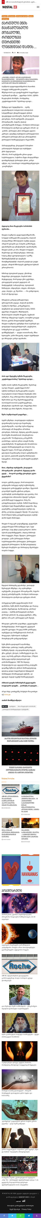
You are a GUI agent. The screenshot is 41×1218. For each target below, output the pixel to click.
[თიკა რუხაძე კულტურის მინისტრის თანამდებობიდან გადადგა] (11, 823)
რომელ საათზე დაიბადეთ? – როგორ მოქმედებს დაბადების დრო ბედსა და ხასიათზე (17, 1093)
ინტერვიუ (31, 16)
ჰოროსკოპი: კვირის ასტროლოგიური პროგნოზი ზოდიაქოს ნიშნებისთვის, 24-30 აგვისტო (18, 917)
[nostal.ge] (10, 7)
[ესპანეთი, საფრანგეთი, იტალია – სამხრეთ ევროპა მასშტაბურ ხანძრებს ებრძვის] (30, 823)
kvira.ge (7, 694)
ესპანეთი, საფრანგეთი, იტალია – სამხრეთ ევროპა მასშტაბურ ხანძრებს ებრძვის (30, 834)
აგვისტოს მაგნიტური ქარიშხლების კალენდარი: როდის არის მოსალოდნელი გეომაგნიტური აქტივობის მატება (18, 947)
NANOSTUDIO (24, 1197)
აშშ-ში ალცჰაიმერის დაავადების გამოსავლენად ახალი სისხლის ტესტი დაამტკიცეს (10, 801)
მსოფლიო (4, 16)
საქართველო (5, 19)
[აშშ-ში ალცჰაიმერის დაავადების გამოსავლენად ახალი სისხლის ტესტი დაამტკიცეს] (11, 789)
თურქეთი (12, 706)
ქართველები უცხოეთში (22, 16)
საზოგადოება (12, 16)
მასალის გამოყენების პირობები (20, 1205)
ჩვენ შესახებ (15, 1209)
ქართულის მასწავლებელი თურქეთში (16, 709)
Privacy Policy (26, 1209)
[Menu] (38, 7)
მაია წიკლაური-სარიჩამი (27, 706)
